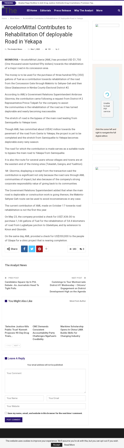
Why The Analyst (83, 10)
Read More (69, 445)
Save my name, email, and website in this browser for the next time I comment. (45, 413)
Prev (9, 346)
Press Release (62, 10)
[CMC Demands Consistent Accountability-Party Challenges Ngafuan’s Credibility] (45, 314)
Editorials (45, 10)
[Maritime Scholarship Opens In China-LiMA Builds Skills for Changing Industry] (73, 314)
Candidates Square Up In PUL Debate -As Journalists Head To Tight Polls (22, 285)
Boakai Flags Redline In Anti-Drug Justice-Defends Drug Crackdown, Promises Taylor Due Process (63, 3)
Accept (56, 445)
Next (16, 346)
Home (33, 10)
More (99, 10)
